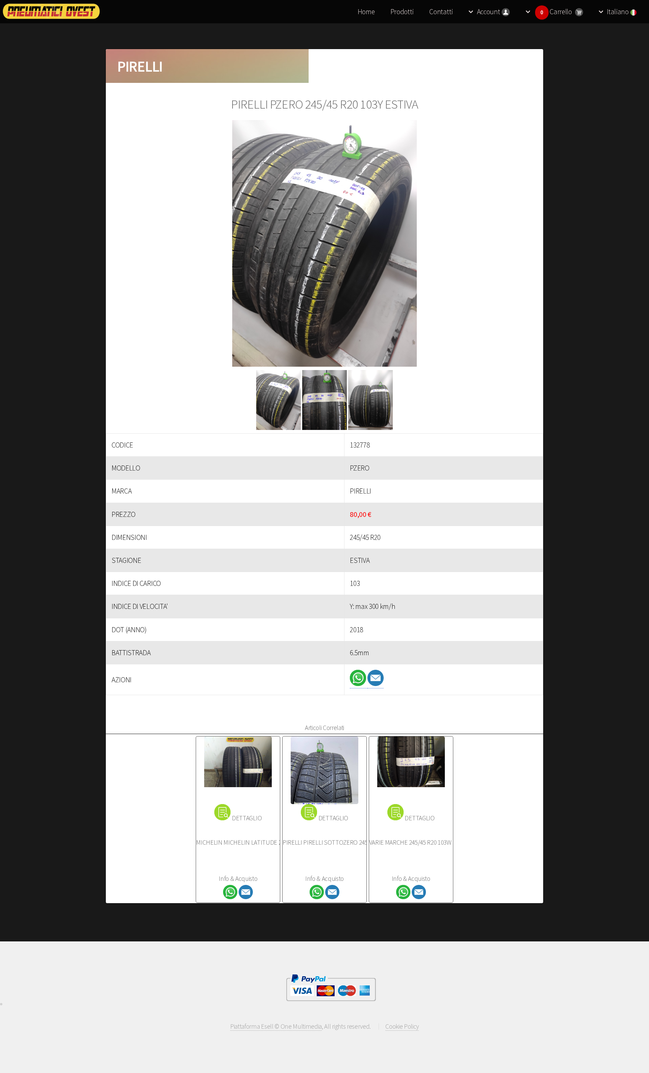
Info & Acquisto (238, 878)
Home (366, 11)
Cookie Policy (402, 1026)
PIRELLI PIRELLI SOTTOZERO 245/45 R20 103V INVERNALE (356, 842)
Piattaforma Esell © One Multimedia (276, 1026)
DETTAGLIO (247, 818)
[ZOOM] (324, 245)
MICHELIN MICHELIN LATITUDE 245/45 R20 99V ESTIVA (265, 842)
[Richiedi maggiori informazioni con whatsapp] (358, 683)
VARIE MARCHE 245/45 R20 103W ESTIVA (420, 842)
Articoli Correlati (324, 728)
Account (488, 11)
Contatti (441, 11)
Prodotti (402, 11)
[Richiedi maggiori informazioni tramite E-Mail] (375, 683)
